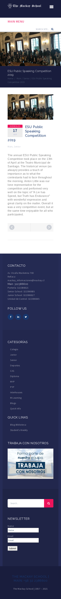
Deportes (15, 365)
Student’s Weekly (19, 430)
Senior (17, 146)
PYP (12, 387)
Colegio (14, 349)
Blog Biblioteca (18, 424)
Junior (13, 354)
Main (10, 146)
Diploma (14, 376)
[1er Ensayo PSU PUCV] (49, 227)
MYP (12, 381)
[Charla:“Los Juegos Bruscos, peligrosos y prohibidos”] (11, 227)
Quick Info (15, 408)
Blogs (13, 403)
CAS (12, 370)
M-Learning (16, 397)
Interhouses (16, 392)
